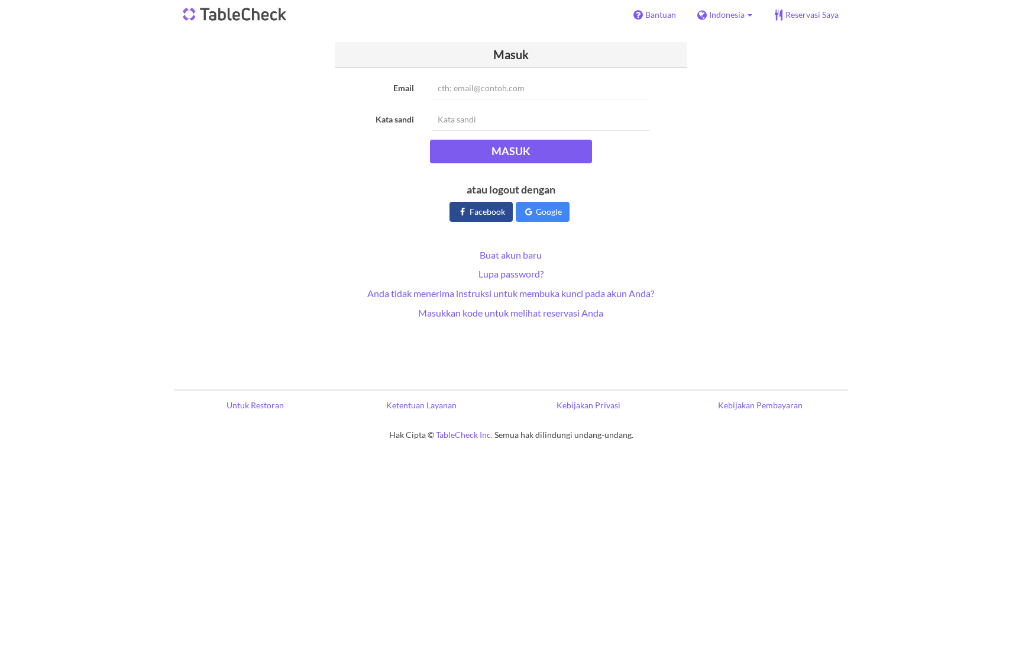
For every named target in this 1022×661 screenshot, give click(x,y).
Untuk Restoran (255, 405)
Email (403, 88)
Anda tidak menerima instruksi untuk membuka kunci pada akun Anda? (510, 293)
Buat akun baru (511, 254)
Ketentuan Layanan (421, 405)
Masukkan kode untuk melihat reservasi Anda (510, 312)
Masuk (511, 150)
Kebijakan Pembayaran (760, 405)
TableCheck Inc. (464, 435)
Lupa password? (511, 273)
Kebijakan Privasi (588, 405)
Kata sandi (395, 119)
